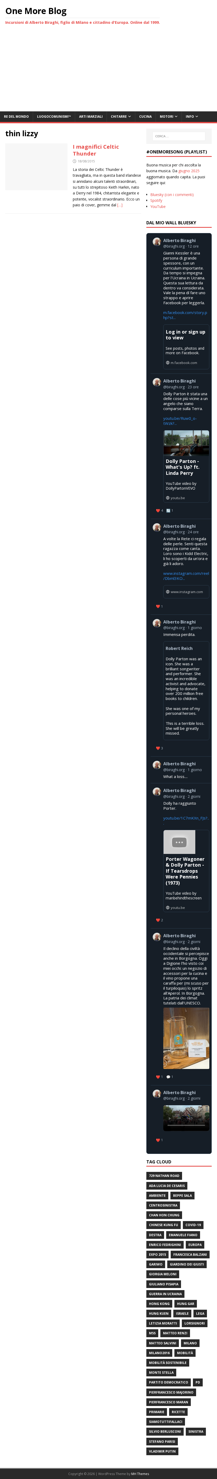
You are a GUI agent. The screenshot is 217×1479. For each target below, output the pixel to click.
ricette (178, 1412)
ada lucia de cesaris (167, 1186)
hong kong (159, 1303)
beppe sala (182, 1195)
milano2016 (159, 1353)
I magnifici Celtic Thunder (96, 150)
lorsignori (194, 1323)
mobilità (185, 1353)
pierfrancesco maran (168, 1402)
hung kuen (159, 1313)
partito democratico (168, 1382)
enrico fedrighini (165, 1245)
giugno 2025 (189, 170)
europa (195, 1245)
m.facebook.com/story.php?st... (185, 315)
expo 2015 (157, 1254)
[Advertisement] (108, 72)
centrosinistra (163, 1205)
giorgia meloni (163, 1274)
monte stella (161, 1372)
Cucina (145, 116)
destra (155, 1235)
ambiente (157, 1195)
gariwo (155, 1264)
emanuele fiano (183, 1235)
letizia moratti (163, 1323)
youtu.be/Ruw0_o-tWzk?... (180, 421)
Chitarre (119, 116)
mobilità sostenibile (168, 1362)
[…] (120, 204)
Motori (166, 116)
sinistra (195, 1431)
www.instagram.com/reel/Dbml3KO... (186, 576)
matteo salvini (162, 1343)
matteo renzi (175, 1333)
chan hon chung (164, 1215)
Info (190, 116)
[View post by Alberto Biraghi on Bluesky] (181, 1116)
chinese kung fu (163, 1225)
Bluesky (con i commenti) (172, 194)
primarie (156, 1412)
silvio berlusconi (165, 1431)
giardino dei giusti (187, 1264)
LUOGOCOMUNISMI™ (54, 116)
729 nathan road (164, 1175)
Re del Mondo (16, 116)
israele (182, 1313)
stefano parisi (162, 1441)
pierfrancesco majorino (171, 1392)
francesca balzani (190, 1254)
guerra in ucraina (165, 1294)
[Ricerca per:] (179, 136)
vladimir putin (162, 1451)
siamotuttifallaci (165, 1421)
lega (200, 1313)
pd (198, 1382)
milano (190, 1343)
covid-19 (193, 1225)
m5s (152, 1333)
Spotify (156, 200)
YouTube (158, 206)
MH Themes (140, 1474)
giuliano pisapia (163, 1284)
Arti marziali (91, 116)
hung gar (185, 1303)
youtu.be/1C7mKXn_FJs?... (186, 820)
